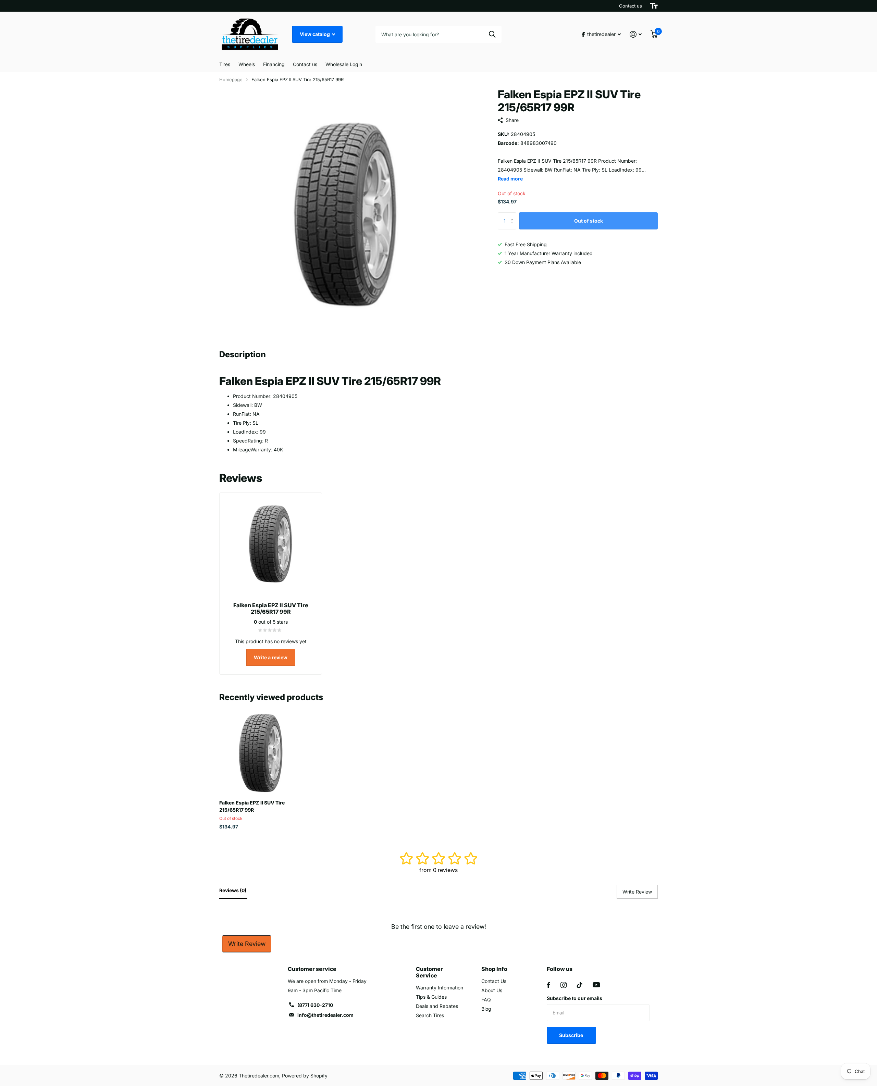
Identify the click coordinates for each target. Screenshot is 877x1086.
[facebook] (548, 985)
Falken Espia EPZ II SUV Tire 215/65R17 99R (252, 806)
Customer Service (429, 972)
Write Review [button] (637, 892)
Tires (224, 64)
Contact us (630, 6)
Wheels (246, 64)
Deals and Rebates (437, 1006)
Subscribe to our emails (574, 998)
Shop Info (494, 968)
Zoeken (492, 34)
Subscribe (571, 1035)
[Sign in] (635, 34)
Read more (510, 179)
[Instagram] (563, 985)
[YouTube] (596, 984)
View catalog (315, 34)
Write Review (246, 943)
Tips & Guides (431, 997)
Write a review (270, 657)
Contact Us (493, 981)
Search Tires (430, 1015)
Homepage (231, 79)
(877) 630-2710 (315, 1005)
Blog (486, 1009)
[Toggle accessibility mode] (654, 5)
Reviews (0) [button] (233, 890)
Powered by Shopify (305, 1075)
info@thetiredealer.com (325, 1015)
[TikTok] (579, 985)
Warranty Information (439, 987)
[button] (514, 215)
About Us (491, 990)
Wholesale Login (343, 64)
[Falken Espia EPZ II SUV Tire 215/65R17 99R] (260, 753)
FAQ (486, 999)
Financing (274, 64)
